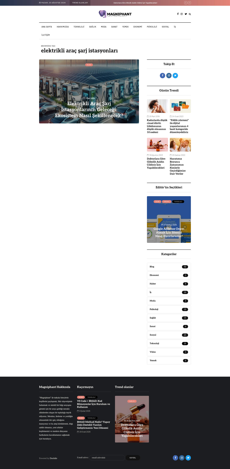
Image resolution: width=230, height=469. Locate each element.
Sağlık (92, 27)
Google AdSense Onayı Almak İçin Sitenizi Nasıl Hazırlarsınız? (169, 232)
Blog (89, 65)
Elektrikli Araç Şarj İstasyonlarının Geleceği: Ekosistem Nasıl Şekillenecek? (89, 110)
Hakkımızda (63, 27)
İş (175, 27)
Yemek (125, 27)
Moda (103, 27)
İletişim (46, 35)
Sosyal (165, 27)
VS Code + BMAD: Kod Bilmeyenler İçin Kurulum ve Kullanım (93, 404)
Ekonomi (138, 27)
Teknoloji (79, 27)
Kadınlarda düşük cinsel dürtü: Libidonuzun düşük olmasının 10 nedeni (157, 126)
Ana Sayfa (47, 27)
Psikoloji (152, 27)
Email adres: (83, 457)
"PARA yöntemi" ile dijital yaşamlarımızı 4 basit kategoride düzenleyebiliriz (179, 126)
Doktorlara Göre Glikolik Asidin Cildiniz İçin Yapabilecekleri (116, 3)
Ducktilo (53, 458)
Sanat (114, 27)
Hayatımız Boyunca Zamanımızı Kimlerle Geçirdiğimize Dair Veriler (178, 166)
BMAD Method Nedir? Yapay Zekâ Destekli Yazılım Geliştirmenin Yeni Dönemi (93, 425)
